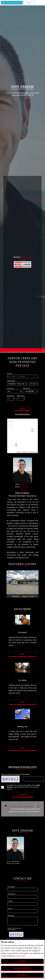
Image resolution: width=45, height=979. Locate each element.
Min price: (10, 388)
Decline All (22, 975)
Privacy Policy (20, 956)
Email (22, 489)
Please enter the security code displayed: (15, 774)
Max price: (26, 388)
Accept (22, 961)
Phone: (10, 908)
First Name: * (12, 887)
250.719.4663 (26, 257)
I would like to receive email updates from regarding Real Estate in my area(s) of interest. (23, 787)
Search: (9, 373)
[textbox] (22, 376)
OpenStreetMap (32, 452)
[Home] (22, 264)
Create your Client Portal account (21, 806)
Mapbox (24, 452)
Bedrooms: (11, 396)
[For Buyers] (22, 622)
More (22, 654)
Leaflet (18, 452)
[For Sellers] (22, 670)
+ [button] (10, 421)
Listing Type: (11, 381)
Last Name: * (12, 894)
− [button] (10, 425)
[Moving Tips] (22, 716)
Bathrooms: (21, 396)
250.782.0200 (24, 484)
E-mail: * (10, 901)
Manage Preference (22, 968)
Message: (11, 916)
